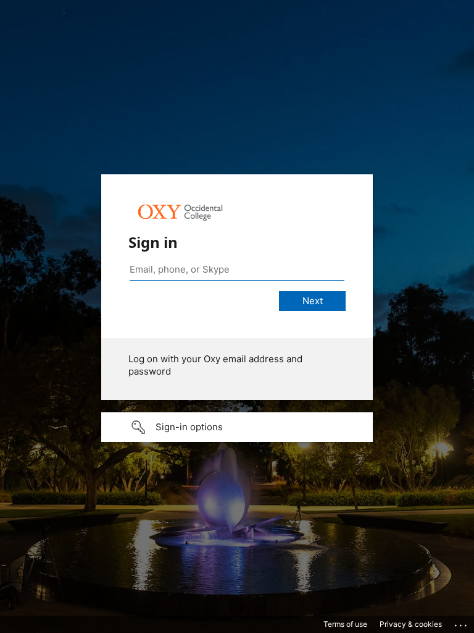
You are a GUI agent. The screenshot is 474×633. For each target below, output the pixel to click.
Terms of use (345, 624)
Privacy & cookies (411, 624)
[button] (237, 427)
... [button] (461, 622)
